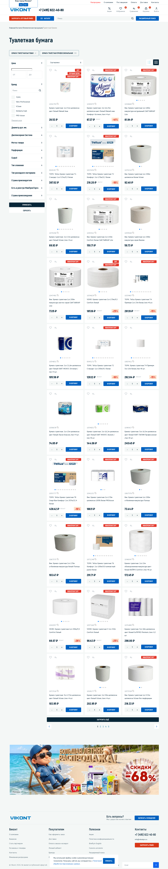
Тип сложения (17, 165)
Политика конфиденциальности (101, 839)
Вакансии (12, 839)
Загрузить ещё (103, 719)
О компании (108, 2)
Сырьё (14, 157)
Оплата (134, 2)
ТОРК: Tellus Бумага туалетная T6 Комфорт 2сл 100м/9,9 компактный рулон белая (101, 566)
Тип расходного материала (23, 172)
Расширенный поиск (147, 18)
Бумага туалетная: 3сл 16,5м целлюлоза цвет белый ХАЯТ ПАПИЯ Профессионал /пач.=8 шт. (141, 434)
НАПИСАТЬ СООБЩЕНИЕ (146, 818)
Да (21, 5)
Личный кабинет (55, 848)
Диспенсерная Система (21, 135)
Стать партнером (16, 843)
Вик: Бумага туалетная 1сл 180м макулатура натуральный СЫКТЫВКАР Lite (140, 111)
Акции (91, 834)
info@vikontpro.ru (141, 839)
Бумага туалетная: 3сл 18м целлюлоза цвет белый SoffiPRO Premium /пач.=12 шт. (140, 632)
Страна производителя (21, 180)
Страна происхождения (21, 195)
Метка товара (17, 142)
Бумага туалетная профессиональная (59, 53)
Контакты (155, 2)
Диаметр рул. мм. (19, 127)
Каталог (47, 18)
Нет (25, 5)
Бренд (14, 84)
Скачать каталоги (96, 848)
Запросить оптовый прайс (22, 18)
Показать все (16, 120)
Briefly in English (95, 843)
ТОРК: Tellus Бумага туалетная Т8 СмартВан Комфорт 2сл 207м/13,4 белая (63, 500)
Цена (13, 63)
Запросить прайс (147, 845)
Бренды (52, 852)
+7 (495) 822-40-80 (51, 10)
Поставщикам (121, 2)
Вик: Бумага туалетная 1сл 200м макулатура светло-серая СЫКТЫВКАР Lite (64, 302)
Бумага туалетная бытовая (24, 53)
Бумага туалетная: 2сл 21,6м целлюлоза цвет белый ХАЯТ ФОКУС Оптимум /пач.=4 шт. (65, 368)
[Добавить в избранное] (50, 70)
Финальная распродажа (18, 857)
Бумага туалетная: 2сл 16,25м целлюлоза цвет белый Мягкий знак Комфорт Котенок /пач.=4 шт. (101, 111)
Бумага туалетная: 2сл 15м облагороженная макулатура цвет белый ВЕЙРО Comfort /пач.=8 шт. (138, 566)
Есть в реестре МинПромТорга (24, 187)
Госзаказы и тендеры (17, 848)
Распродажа (95, 2)
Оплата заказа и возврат (58, 843)
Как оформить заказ (57, 834)
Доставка (144, 2)
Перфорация (17, 150)
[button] (136, 100)
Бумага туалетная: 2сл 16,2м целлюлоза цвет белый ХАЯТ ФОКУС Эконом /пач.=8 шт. (103, 434)
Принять (108, 861)
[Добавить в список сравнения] (55, 70)
